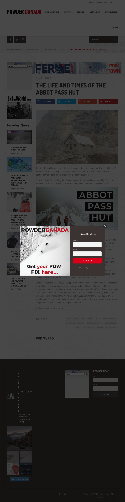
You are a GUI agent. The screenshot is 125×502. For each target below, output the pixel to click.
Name (75, 240)
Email (75, 250)
